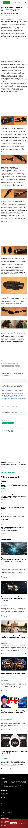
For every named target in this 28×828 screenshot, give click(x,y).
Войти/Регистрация (4, 794)
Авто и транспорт (4, 499)
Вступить (5, 422)
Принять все (13, 823)
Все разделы (3, 802)
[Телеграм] (9, 430)
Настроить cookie (22, 823)
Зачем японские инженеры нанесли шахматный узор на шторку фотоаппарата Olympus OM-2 (14, 751)
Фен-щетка (4, 363)
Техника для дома (19, 15)
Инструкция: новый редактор (6, 812)
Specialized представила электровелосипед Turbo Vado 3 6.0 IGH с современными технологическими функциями (12, 529)
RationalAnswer (5, 729)
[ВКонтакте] (12, 430)
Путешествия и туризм (5, 643)
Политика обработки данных (4, 825)
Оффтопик (3, 521)
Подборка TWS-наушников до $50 (10, 396)
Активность (3, 805)
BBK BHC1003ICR (13, 363)
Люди (2, 803)
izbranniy (9, 412)
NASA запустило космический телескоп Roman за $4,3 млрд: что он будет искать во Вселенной (13, 598)
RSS (11, 420)
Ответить (3, 468)
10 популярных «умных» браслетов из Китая (13, 395)
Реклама (2, 815)
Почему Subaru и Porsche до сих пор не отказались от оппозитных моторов (13, 674)
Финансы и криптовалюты (6, 719)
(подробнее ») (5, 375)
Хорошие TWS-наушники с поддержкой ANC (13, 393)
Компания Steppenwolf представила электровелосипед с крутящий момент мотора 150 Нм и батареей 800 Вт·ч (13, 496)
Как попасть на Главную (5, 813)
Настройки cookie (4, 818)
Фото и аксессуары (5, 758)
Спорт (2, 510)
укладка (17, 366)
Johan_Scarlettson (6, 769)
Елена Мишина (4, 462)
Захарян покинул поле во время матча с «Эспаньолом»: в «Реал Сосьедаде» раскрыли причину (13, 507)
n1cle (3, 653)
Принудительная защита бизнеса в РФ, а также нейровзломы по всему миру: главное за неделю (13, 712)
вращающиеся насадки (7, 366)
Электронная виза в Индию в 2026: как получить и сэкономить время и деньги (13, 636)
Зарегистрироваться (4, 793)
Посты (2, 800)
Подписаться (10, 422)
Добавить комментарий (8, 472)
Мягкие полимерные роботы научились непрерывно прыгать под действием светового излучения (14, 485)
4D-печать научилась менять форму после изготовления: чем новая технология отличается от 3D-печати (14, 518)
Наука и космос (4, 488)
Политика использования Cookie (7, 817)
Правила (2, 810)
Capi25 (3, 690)
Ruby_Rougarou (5, 577)
